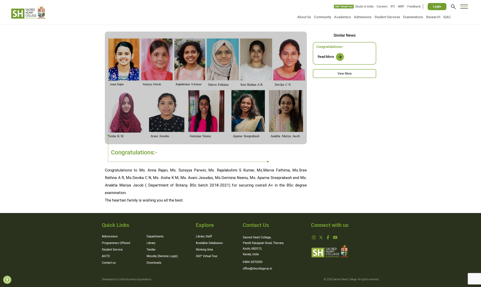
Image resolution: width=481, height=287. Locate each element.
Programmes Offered (116, 243)
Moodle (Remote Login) (162, 256)
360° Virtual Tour (344, 6)
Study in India (364, 6)
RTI (393, 6)
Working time (204, 249)
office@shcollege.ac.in (257, 268)
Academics (342, 17)
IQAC (447, 17)
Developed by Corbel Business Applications (126, 279)
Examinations (413, 17)
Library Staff (204, 236)
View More (344, 73)
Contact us (109, 262)
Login (437, 6)
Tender (151, 249)
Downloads (154, 262)
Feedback (414, 6)
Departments (155, 236)
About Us (304, 17)
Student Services (387, 17)
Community (322, 17)
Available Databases (209, 243)
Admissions (362, 17)
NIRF (401, 6)
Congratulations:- (330, 47)
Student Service (112, 249)
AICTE (106, 256)
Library (151, 243)
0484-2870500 (252, 262)
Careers (382, 6)
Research (433, 17)
